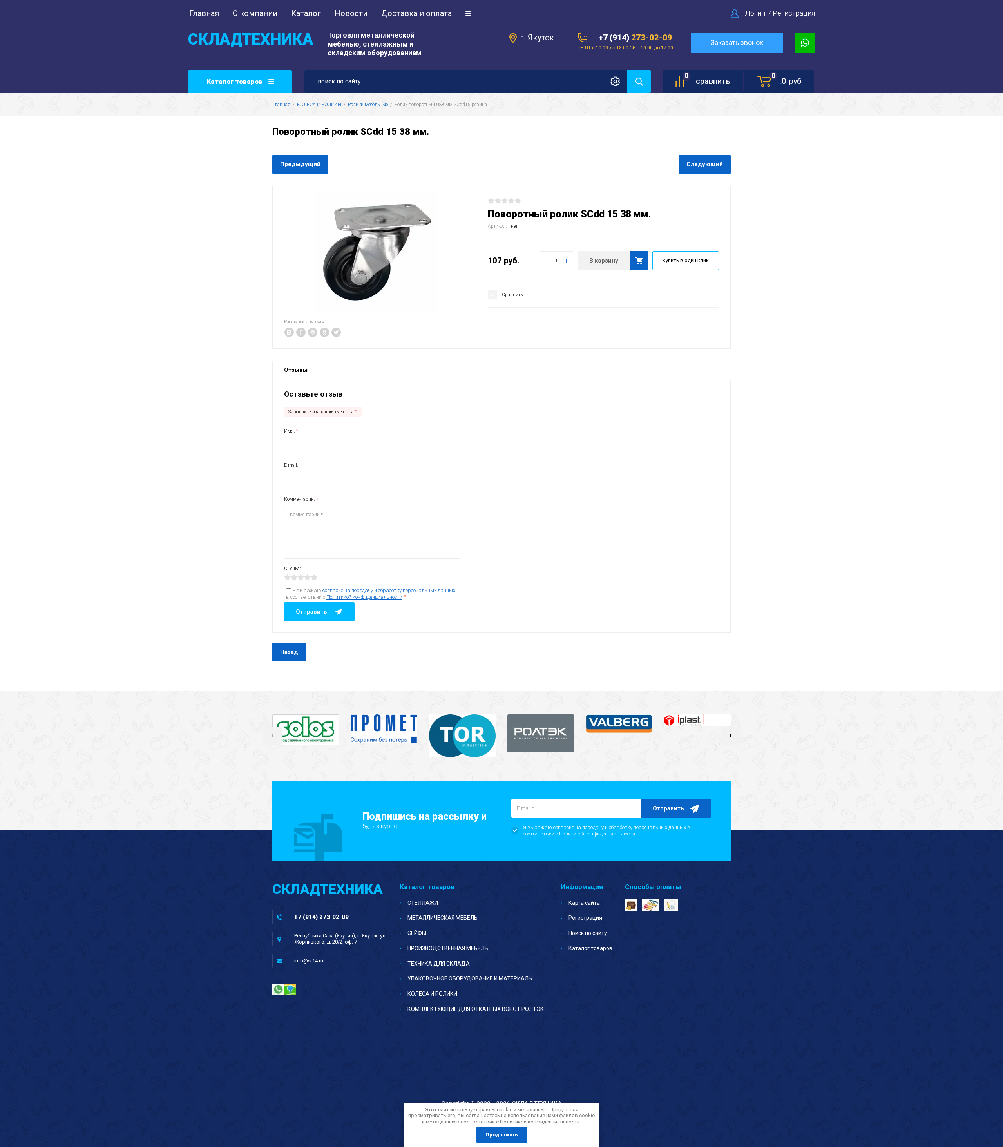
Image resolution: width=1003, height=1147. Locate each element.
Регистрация (794, 13)
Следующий (704, 164)
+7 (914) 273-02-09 (321, 916)
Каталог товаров (590, 948)
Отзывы (296, 369)
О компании (255, 13)
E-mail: (291, 465)
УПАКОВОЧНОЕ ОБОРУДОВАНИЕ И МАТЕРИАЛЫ (470, 978)
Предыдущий (300, 164)
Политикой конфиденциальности (364, 597)
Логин (755, 13)
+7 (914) (635, 37)
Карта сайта (584, 903)
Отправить (668, 808)
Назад (289, 652)
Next (730, 736)
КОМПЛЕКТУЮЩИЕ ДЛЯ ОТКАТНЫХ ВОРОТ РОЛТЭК (475, 1009)
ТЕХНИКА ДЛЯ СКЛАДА (438, 963)
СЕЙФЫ (416, 933)
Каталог (306, 13)
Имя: (291, 431)
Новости (351, 13)
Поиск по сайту (587, 933)
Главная (204, 13)
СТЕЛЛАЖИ (422, 903)
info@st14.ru (308, 961)
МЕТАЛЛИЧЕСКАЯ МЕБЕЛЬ (442, 918)
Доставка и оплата (416, 13)
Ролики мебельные (368, 104)
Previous (272, 736)
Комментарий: (301, 499)
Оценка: (292, 568)
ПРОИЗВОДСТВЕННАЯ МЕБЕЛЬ (447, 948)
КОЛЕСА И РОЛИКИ (319, 104)
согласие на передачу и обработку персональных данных (388, 590)
